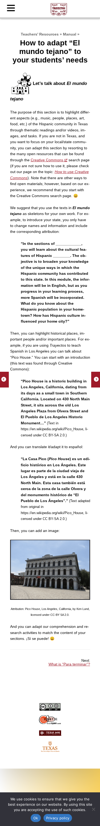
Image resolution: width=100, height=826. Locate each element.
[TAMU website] (50, 736)
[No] (93, 809)
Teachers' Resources (40, 34)
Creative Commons (47, 160)
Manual (69, 34)
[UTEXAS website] (50, 746)
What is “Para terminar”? (69, 664)
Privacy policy (58, 818)
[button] (12, 8)
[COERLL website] (50, 720)
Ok (35, 818)
